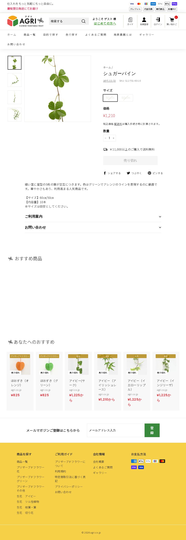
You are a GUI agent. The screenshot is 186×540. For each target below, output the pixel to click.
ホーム (11, 34)
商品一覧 (30, 34)
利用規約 (60, 471)
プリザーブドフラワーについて (70, 464)
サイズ (107, 90)
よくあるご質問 (96, 34)
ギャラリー (147, 34)
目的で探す (50, 34)
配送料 (118, 124)
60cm (110, 98)
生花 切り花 (25, 513)
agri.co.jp (109, 80)
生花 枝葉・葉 (26, 507)
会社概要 (98, 461)
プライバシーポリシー (69, 486)
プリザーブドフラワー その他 (32, 489)
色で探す (72, 34)
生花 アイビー (26, 496)
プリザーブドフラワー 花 (32, 469)
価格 (106, 108)
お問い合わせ (16, 44)
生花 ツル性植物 (28, 501)
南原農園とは (123, 34)
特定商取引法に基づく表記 (70, 479)
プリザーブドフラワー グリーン (32, 479)
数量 (106, 131)
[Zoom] (58, 89)
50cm (126, 98)
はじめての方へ (105, 23)
